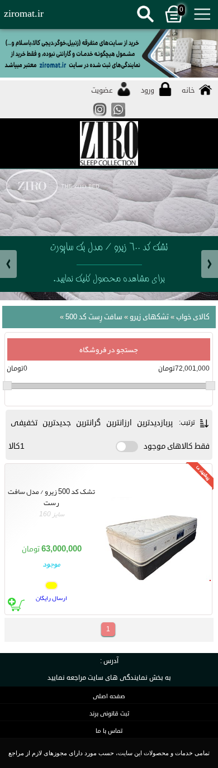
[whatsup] (118, 116)
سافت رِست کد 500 (92, 317)
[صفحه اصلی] (109, 143)
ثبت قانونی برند (109, 713)
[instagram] (100, 116)
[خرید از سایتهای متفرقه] (109, 54)
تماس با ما (109, 731)
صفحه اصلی (109, 696)
